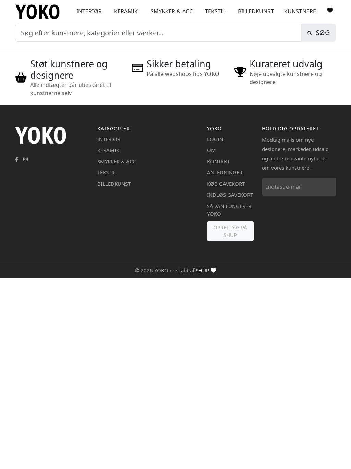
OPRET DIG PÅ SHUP (230, 231)
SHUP (202, 270)
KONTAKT (218, 161)
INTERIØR (89, 11)
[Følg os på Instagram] (25, 159)
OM (211, 150)
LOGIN (215, 139)
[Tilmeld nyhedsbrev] (329, 187)
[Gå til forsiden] (40, 12)
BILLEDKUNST (256, 11)
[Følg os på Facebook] (16, 159)
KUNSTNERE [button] (300, 11)
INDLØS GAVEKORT (230, 194)
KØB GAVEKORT (226, 183)
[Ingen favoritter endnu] (330, 10)
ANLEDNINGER (224, 172)
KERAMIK (126, 11)
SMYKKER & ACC (171, 11)
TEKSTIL (215, 11)
